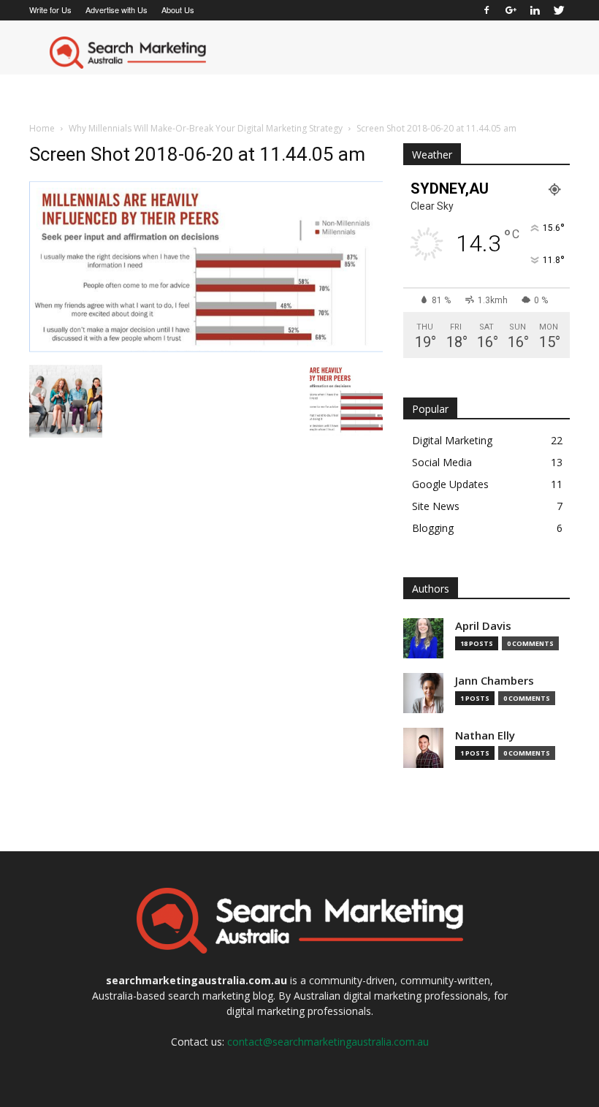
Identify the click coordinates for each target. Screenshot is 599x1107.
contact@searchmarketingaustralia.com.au (328, 1042)
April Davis (483, 626)
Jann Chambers (494, 681)
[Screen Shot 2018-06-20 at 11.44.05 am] (206, 349)
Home (42, 128)
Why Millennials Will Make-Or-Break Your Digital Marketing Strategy (206, 128)
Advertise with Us (116, 9)
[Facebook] (486, 10)
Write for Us (50, 9)
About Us (177, 9)
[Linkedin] (535, 10)
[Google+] (511, 10)
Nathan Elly (485, 735)
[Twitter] (559, 10)
